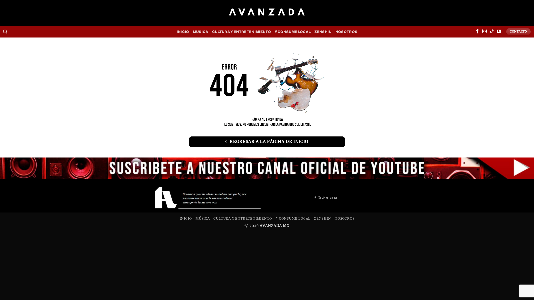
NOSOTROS (346, 32)
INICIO (183, 32)
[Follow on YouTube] (499, 31)
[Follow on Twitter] (327, 198)
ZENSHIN (322, 32)
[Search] (5, 31)
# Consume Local (293, 32)
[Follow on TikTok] (491, 31)
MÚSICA (200, 32)
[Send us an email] (331, 198)
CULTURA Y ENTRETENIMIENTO (241, 32)
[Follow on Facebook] (477, 31)
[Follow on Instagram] (484, 31)
